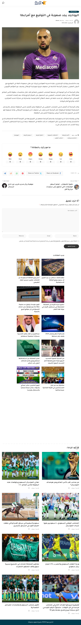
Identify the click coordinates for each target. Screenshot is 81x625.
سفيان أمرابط (27, 135)
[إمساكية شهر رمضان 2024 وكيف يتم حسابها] (52, 323)
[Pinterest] (22, 173)
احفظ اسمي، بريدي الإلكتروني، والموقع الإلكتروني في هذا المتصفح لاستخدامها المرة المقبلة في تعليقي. (48, 241)
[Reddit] (10, 173)
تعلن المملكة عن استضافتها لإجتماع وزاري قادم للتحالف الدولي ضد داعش (29, 361)
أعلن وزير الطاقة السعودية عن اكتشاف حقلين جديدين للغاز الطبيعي (29, 280)
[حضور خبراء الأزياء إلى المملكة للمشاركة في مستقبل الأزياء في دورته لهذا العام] (52, 294)
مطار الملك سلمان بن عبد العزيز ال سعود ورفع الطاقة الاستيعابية (53, 280)
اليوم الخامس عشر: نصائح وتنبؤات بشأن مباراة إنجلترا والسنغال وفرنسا (30, 388)
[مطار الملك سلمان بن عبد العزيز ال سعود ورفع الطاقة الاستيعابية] (52, 267)
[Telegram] (4, 173)
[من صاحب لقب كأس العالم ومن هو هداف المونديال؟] (60, 466)
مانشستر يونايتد (71, 138)
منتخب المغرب (58, 138)
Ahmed (57, 20)
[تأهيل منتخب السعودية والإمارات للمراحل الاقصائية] (20, 588)
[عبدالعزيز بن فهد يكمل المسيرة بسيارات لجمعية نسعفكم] (28, 323)
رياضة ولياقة (74, 11)
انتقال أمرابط (39, 135)
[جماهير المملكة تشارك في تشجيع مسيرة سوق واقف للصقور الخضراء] (20, 547)
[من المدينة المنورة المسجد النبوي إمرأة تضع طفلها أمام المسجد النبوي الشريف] (52, 348)
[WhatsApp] (16, 173)
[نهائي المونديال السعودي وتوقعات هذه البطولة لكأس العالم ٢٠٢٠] (20, 466)
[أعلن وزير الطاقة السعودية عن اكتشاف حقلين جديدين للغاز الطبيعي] (28, 267)
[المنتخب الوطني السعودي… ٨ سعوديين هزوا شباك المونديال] (60, 507)
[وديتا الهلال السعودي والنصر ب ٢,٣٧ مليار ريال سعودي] (60, 547)
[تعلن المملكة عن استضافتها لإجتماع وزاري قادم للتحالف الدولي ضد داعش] (28, 348)
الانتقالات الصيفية (52, 135)
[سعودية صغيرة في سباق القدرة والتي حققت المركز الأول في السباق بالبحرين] (20, 507)
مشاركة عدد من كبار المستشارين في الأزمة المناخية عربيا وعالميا (53, 388)
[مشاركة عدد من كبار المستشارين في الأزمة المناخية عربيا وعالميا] (52, 375)
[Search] (3, 3)
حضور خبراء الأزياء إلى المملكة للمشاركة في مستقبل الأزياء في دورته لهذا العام (53, 307)
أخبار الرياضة (65, 135)
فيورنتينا (16, 135)
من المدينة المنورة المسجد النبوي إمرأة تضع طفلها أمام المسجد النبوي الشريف (54, 361)
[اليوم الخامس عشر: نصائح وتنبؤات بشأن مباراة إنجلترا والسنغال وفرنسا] (28, 375)
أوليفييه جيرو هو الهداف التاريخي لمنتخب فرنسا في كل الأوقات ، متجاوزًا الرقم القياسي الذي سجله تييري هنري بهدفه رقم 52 (61, 607)
